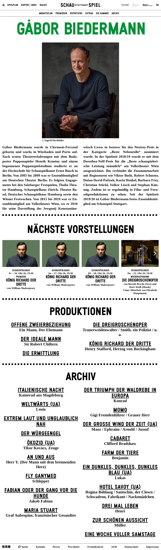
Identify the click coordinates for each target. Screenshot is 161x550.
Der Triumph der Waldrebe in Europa (120, 393)
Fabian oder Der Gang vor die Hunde (40, 493)
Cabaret (120, 438)
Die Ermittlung (41, 353)
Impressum (152, 546)
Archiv (115, 13)
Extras (89, 13)
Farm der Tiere (120, 453)
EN (157, 5)
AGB (114, 546)
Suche (24, 546)
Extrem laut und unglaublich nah (41, 421)
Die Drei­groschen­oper (120, 325)
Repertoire (76, 13)
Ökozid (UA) (41, 443)
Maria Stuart (41, 510)
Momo (120, 410)
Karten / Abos (29, 5)
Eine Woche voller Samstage (120, 534)
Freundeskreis (95, 546)
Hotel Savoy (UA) (120, 487)
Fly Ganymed (40, 476)
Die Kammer (102, 13)
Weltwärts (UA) (40, 404)
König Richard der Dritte (120, 344)
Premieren (61, 13)
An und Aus (41, 457)
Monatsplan (46, 13)
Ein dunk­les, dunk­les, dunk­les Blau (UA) (120, 470)
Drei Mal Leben (120, 506)
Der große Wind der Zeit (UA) (120, 424)
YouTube (9, 547)
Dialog (43, 5)
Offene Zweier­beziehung (41, 325)
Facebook (3, 547)
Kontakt (40, 546)
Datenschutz (131, 546)
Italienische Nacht (41, 390)
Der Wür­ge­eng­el (41, 433)
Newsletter (74, 546)
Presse (56, 546)
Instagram (6, 547)
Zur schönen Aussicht (120, 520)
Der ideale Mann (41, 339)
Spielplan (12, 5)
